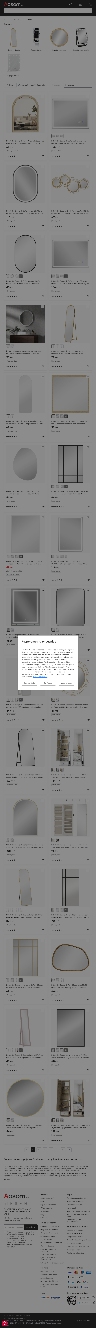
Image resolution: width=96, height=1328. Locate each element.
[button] (4, 1323)
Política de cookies (40, 677)
